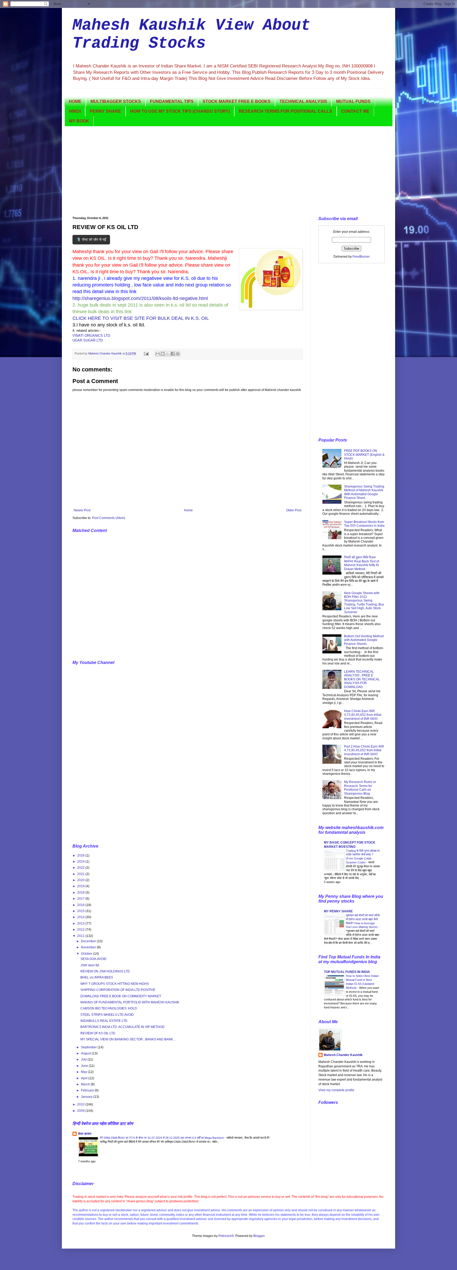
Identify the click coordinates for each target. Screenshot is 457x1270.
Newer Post (82, 510)
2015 (81, 911)
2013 (81, 923)
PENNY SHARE (105, 111)
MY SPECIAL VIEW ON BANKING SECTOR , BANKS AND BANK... (127, 1039)
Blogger (258, 1236)
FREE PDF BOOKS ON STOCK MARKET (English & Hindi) (364, 454)
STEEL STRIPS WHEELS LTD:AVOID (107, 1015)
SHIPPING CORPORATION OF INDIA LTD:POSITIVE (117, 990)
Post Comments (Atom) (108, 518)
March (86, 1084)
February (88, 1090)
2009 (81, 1111)
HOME (75, 101)
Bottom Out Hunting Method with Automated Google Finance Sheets (364, 640)
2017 (81, 898)
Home (188, 510)
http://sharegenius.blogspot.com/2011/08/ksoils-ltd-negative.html (140, 298)
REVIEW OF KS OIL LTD (97, 1033)
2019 (81, 886)
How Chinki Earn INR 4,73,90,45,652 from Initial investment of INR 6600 (362, 715)
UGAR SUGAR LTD (87, 340)
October (87, 953)
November (89, 947)
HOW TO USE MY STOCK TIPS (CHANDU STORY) (180, 111)
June (85, 1066)
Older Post (293, 510)
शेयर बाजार (85, 1134)
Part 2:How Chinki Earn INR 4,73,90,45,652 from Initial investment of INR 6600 (364, 750)
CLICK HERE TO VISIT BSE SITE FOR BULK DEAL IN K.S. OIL (140, 318)
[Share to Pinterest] (177, 353)
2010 (81, 1104)
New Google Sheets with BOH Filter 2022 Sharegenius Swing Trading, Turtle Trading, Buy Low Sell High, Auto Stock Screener (364, 602)
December (89, 941)
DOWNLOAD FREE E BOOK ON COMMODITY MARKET (120, 996)
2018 (81, 892)
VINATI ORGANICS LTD (91, 336)
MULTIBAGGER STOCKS (115, 101)
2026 (81, 855)
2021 (81, 874)
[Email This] (157, 353)
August (86, 1053)
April (84, 1078)
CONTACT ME (355, 111)
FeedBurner (361, 256)
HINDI (75, 111)
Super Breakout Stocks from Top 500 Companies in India (364, 523)
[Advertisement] (228, 171)
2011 (81, 936)
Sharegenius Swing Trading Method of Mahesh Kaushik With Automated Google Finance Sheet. (364, 492)
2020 (81, 880)
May (84, 1072)
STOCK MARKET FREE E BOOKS (237, 101)
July (84, 1059)
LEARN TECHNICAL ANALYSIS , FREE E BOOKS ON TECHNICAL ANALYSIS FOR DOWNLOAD (362, 679)
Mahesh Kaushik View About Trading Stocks (191, 34)
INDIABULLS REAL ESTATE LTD (103, 1021)
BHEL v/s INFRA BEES (96, 977)
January (87, 1097)
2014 (81, 917)
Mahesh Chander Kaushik (343, 1055)
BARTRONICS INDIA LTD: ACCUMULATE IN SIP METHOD (122, 1027)
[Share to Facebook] (172, 353)
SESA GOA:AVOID (93, 959)
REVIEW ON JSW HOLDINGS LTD (105, 971)
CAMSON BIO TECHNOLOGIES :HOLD (108, 1008)
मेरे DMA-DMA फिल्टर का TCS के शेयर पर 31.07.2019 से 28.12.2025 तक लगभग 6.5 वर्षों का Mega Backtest (162, 1137)
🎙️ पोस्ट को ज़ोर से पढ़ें (91, 240)
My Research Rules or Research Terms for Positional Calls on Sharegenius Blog (360, 787)
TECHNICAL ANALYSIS (303, 101)
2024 (81, 861)
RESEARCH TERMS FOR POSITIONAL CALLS (285, 111)
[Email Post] (146, 353)
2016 (81, 905)
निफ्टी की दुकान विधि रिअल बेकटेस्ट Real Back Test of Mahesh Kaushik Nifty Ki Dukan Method (361, 563)
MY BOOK (79, 121)
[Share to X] (167, 353)
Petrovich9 (226, 1236)
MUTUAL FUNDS (353, 101)
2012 (81, 929)
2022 (81, 868)
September (89, 1047)
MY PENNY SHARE (338, 911)
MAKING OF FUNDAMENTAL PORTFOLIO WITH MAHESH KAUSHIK (129, 1002)
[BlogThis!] (162, 353)
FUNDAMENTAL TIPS (172, 101)
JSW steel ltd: (90, 965)
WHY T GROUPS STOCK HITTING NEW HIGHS (114, 984)
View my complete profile (336, 1090)
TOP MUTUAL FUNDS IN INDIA (347, 972)
